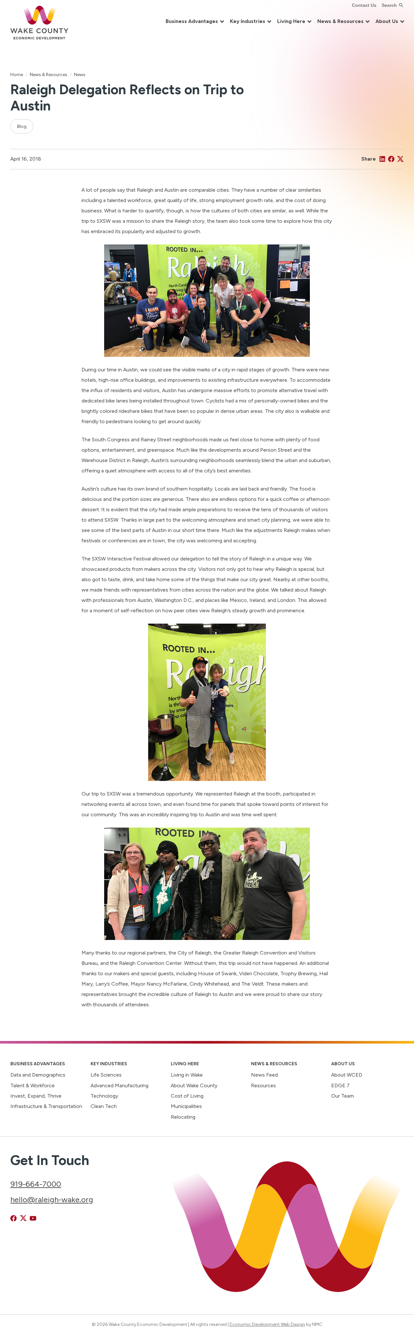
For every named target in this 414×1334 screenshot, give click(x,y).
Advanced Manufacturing (119, 1085)
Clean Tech (104, 1106)
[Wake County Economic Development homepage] (39, 22)
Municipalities (186, 1106)
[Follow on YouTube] (33, 1218)
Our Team (342, 1096)
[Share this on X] (400, 159)
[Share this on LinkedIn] (382, 159)
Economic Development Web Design (267, 1324)
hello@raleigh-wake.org (51, 1199)
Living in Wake (187, 1075)
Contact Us (364, 5)
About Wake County (194, 1085)
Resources (263, 1085)
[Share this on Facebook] (391, 159)
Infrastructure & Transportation (46, 1106)
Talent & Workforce (32, 1085)
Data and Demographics (37, 1075)
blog (22, 126)
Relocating (183, 1117)
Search (389, 5)
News (79, 74)
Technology (104, 1096)
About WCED (346, 1075)
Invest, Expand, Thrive (35, 1096)
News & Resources (48, 74)
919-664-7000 (35, 1184)
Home (16, 74)
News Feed (264, 1075)
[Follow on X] (23, 1218)
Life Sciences (106, 1075)
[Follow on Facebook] (13, 1218)
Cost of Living (187, 1096)
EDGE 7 (340, 1085)
